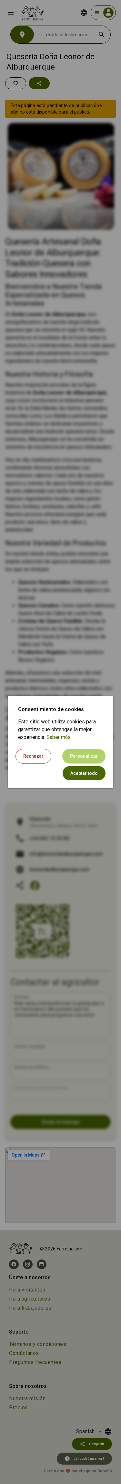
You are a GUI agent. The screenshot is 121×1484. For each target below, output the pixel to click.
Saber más (58, 737)
